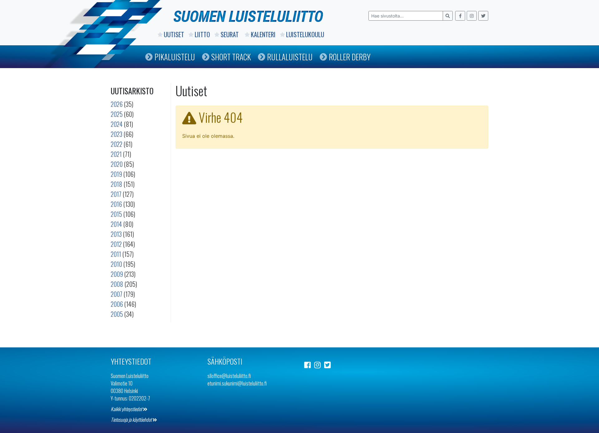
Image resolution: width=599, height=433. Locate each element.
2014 (116, 224)
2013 (116, 234)
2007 (116, 294)
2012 (116, 244)
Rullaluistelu (290, 56)
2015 (116, 214)
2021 (116, 154)
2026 (117, 104)
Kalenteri (263, 34)
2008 (117, 284)
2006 (117, 304)
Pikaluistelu (174, 56)
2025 (117, 114)
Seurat (230, 34)
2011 (116, 254)
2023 (116, 134)
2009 (117, 274)
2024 (117, 124)
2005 (117, 314)
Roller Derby (350, 56)
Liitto (202, 34)
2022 (116, 144)
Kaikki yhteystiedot (127, 409)
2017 (116, 194)
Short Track (231, 56)
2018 (116, 184)
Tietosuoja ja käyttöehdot (132, 419)
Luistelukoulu (305, 34)
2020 (117, 164)
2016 (116, 204)
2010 (116, 264)
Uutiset (174, 34)
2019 (116, 174)
